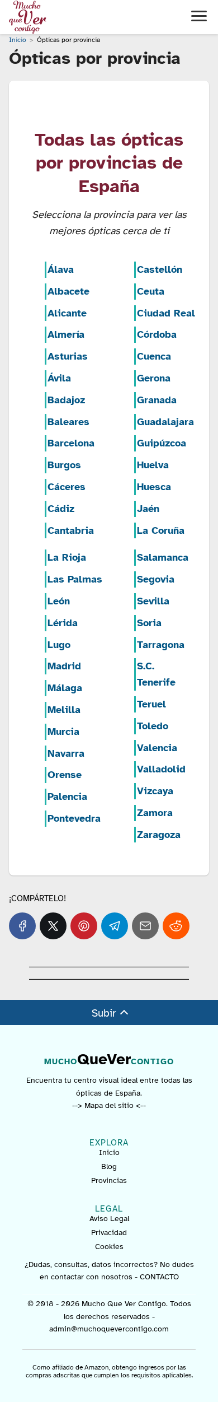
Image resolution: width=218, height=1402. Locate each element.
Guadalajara (165, 422)
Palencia (67, 796)
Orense (65, 774)
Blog (109, 1166)
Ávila (59, 378)
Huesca (154, 487)
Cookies (109, 1246)
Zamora (155, 813)
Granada (157, 400)
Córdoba (157, 334)
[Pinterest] (83, 925)
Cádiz (61, 508)
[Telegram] (114, 925)
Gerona (153, 378)
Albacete (68, 291)
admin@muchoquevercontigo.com (109, 1329)
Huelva (153, 465)
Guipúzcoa (161, 443)
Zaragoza (159, 834)
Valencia (157, 748)
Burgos (64, 465)
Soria (149, 623)
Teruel (151, 704)
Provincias (109, 1180)
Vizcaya (155, 791)
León (59, 601)
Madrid (64, 666)
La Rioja (67, 557)
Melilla (64, 710)
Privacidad (109, 1232)
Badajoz (66, 400)
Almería (66, 334)
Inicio (109, 1152)
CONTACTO (159, 1277)
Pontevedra (74, 818)
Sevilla (153, 601)
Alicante (67, 313)
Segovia (155, 579)
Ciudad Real (166, 313)
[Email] (145, 925)
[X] (53, 925)
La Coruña (160, 530)
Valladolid (161, 769)
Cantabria (71, 530)
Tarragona (160, 645)
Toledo (152, 726)
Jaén (148, 508)
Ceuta (150, 291)
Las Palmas (75, 579)
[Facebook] (22, 925)
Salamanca (162, 557)
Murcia (63, 731)
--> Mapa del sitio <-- (109, 1105)
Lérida (63, 623)
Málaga (65, 688)
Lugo (59, 645)
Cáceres (67, 487)
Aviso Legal (109, 1218)
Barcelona (71, 443)
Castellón (159, 269)
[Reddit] (176, 925)
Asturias (68, 356)
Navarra (66, 753)
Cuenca (154, 356)
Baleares (68, 422)
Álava (61, 269)
